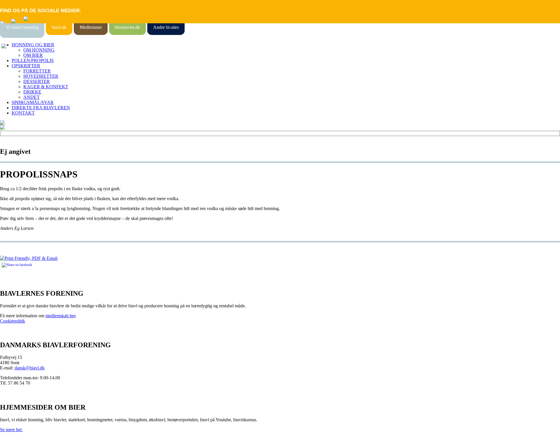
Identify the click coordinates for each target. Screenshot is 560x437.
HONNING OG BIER (33, 44)
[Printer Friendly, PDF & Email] (28, 258)
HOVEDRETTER (40, 76)
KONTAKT (23, 112)
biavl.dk (59, 27)
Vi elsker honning (22, 27)
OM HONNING (39, 49)
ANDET (31, 97)
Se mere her (11, 429)
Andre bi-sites (166, 27)
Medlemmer (91, 27)
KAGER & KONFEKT (45, 86)
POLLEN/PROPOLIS (33, 60)
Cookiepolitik (12, 320)
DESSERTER (36, 81)
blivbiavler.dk (127, 27)
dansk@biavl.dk (30, 367)
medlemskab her (60, 315)
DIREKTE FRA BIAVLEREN (41, 107)
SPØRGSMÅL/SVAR (33, 102)
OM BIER (33, 55)
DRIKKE (32, 91)
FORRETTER (37, 70)
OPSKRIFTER (26, 65)
